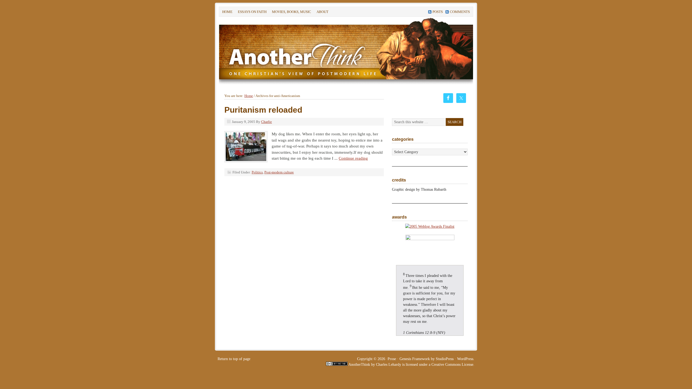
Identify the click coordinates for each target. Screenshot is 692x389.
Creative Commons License (452, 365)
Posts (437, 12)
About (321, 13)
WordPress (465, 359)
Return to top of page (234, 359)
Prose (392, 359)
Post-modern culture (279, 172)
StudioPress (445, 359)
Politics (257, 172)
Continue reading (353, 158)
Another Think (300, 51)
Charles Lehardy (388, 365)
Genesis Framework (415, 359)
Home (227, 12)
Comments (460, 12)
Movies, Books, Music (291, 12)
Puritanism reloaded (263, 109)
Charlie (266, 122)
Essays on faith (252, 12)
